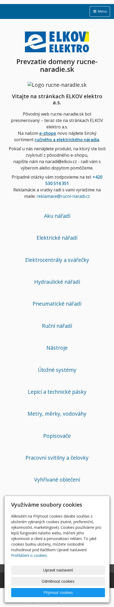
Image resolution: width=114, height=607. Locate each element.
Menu (102, 11)
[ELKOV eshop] (57, 41)
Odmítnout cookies (58, 581)
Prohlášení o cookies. (29, 555)
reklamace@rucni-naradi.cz (63, 196)
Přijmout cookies (58, 592)
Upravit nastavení (58, 570)
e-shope (47, 133)
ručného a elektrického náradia (67, 140)
